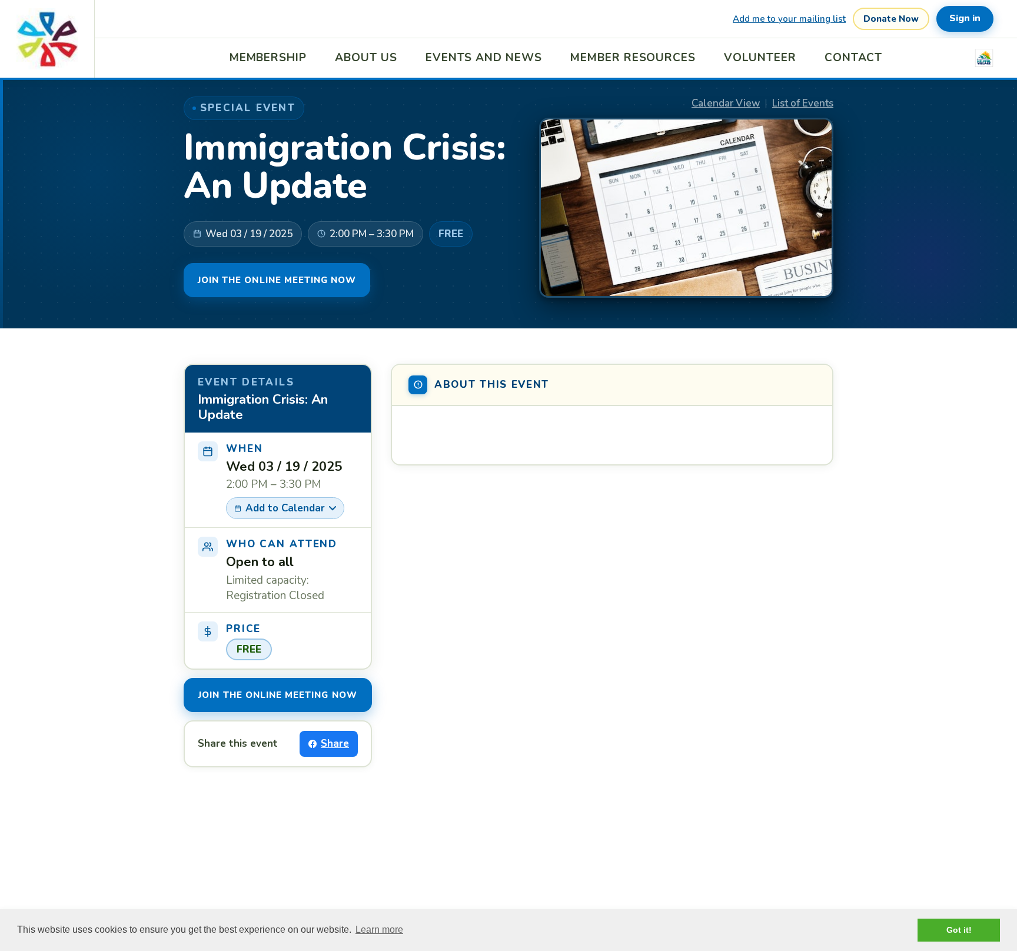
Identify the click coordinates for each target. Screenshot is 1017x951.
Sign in (965, 18)
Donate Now (891, 19)
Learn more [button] (379, 930)
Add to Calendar (285, 508)
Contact (854, 57)
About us (366, 57)
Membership (268, 57)
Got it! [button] (959, 930)
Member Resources (633, 57)
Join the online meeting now (277, 280)
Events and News (484, 57)
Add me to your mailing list (789, 19)
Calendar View (726, 103)
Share (335, 743)
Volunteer (760, 57)
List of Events (802, 103)
